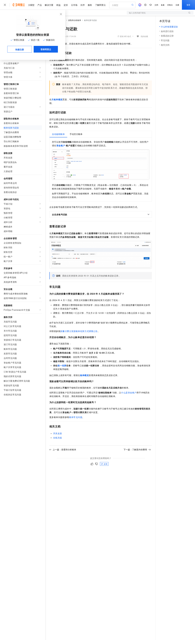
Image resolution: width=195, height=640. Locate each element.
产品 (39, 4)
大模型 (31, 4)
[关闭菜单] (5, 5)
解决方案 (49, 4)
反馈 (105, 464)
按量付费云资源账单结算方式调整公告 (79, 331)
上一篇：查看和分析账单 (64, 449)
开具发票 (57, 433)
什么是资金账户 (129, 392)
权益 (58, 4)
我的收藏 (144, 36)
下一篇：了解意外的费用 (135, 449)
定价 (66, 4)
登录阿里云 (46, 49)
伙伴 (82, 4)
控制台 (170, 4)
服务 (90, 4)
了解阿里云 (100, 4)
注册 (177, 4)
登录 (188, 4)
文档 (156, 4)
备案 (163, 4)
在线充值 (57, 437)
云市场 (74, 4)
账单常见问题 (75, 417)
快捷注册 (19, 49)
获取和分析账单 (74, 20)
